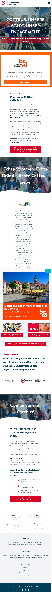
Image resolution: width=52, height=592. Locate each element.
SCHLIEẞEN (48, 270)
